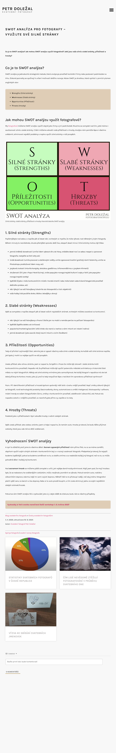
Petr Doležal (17, 8)
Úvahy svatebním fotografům (41, 516)
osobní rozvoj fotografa (30, 533)
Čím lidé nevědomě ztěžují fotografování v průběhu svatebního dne (80, 581)
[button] (111, 10)
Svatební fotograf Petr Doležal (23, 524)
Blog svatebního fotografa (16, 516)
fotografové (13, 126)
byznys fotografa (12, 533)
